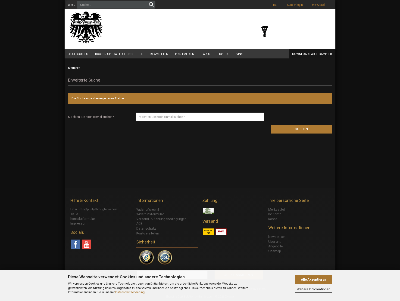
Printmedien (184, 54)
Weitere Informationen (313, 289)
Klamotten (159, 54)
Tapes (205, 54)
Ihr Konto (274, 214)
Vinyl (240, 54)
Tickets (223, 54)
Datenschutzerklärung (130, 292)
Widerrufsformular (150, 214)
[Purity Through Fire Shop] (104, 25)
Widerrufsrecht (147, 209)
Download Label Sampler (312, 54)
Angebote (275, 246)
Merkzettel (318, 4)
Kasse (273, 219)
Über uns (274, 241)
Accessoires (78, 54)
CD (142, 54)
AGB (139, 223)
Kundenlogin (294, 4)
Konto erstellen (147, 233)
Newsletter (276, 237)
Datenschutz (146, 228)
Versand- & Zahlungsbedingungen (161, 219)
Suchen (301, 129)
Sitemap (274, 251)
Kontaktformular (82, 219)
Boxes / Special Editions (114, 54)
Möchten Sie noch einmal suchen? (91, 117)
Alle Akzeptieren (313, 279)
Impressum (79, 223)
